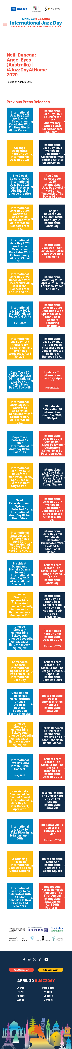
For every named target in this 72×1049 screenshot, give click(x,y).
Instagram (29, 959)
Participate (48, 988)
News (21, 991)
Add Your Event (50, 970)
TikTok (40, 959)
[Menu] (5, 25)
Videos (48, 991)
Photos (20, 995)
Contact (48, 999)
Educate (48, 995)
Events (20, 988)
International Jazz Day (36, 22)
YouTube (46, 959)
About (20, 999)
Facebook (24, 959)
